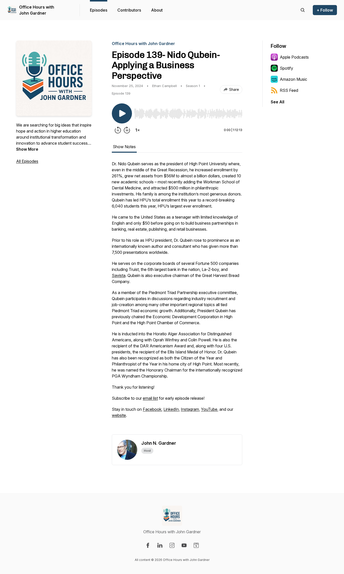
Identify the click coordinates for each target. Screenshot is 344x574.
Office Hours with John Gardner (36, 10)
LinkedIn (171, 409)
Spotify (286, 68)
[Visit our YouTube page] (184, 545)
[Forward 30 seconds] (126, 130)
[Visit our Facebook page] (147, 545)
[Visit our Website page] (196, 545)
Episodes (98, 10)
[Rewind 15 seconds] (117, 130)
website (119, 415)
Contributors (129, 10)
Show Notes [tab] (124, 146)
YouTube (209, 409)
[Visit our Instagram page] (172, 545)
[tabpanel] (177, 297)
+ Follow (325, 10)
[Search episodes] (303, 10)
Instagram (190, 409)
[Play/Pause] (122, 113)
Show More (27, 149)
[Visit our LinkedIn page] (159, 545)
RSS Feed (289, 90)
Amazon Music (293, 79)
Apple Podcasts (294, 57)
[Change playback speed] (137, 130)
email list (150, 398)
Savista (118, 275)
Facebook (152, 409)
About (157, 10)
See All (277, 101)
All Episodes (27, 161)
